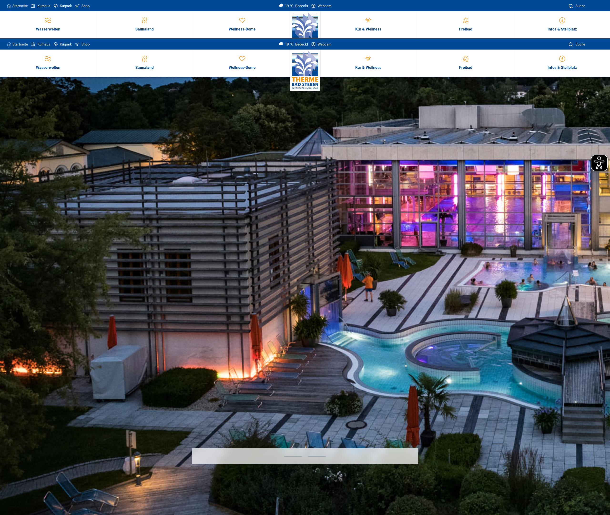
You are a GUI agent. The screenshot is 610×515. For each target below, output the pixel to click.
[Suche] (571, 6)
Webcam (324, 6)
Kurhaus (43, 6)
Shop (85, 6)
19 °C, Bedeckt (296, 6)
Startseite (20, 6)
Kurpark (65, 6)
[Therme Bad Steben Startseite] (305, 70)
